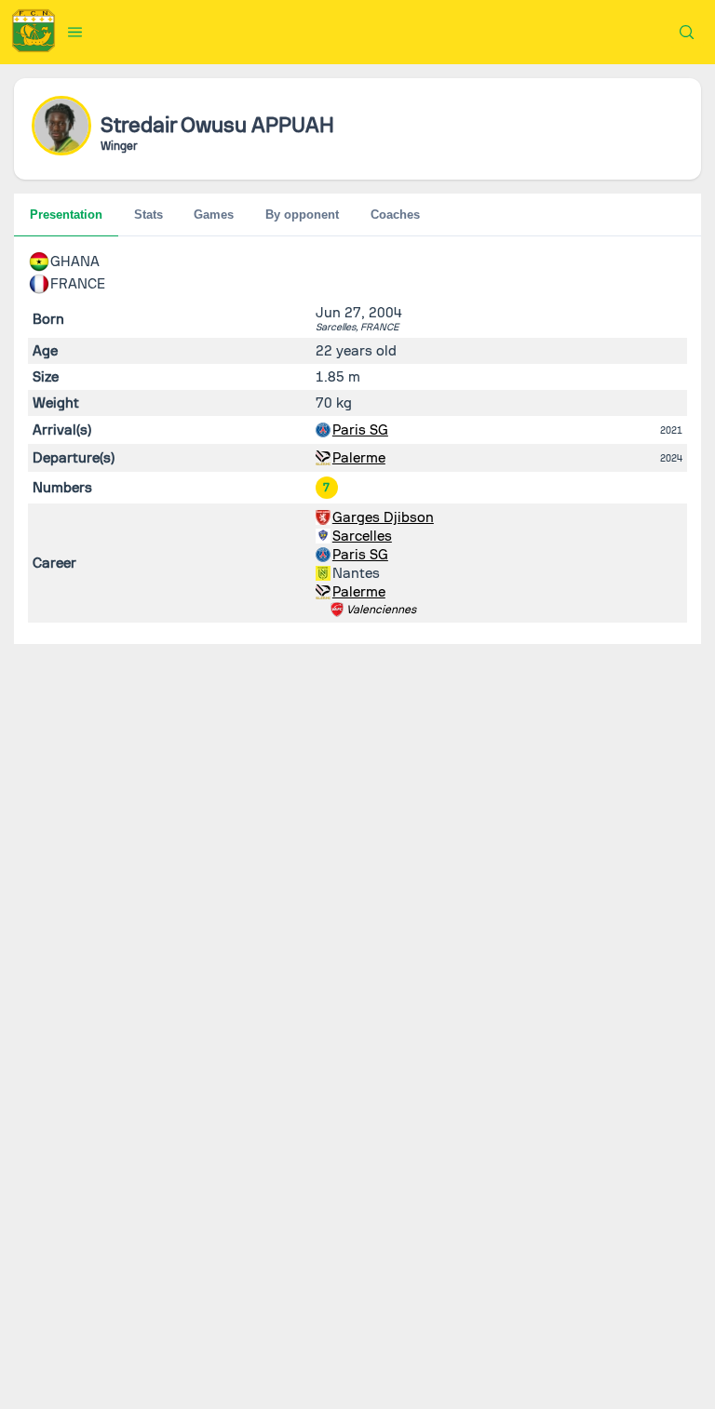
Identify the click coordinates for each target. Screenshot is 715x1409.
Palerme (358, 458)
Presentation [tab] (66, 214)
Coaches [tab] (395, 214)
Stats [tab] (148, 214)
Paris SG (360, 430)
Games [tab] (214, 214)
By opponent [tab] (302, 214)
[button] (75, 32)
